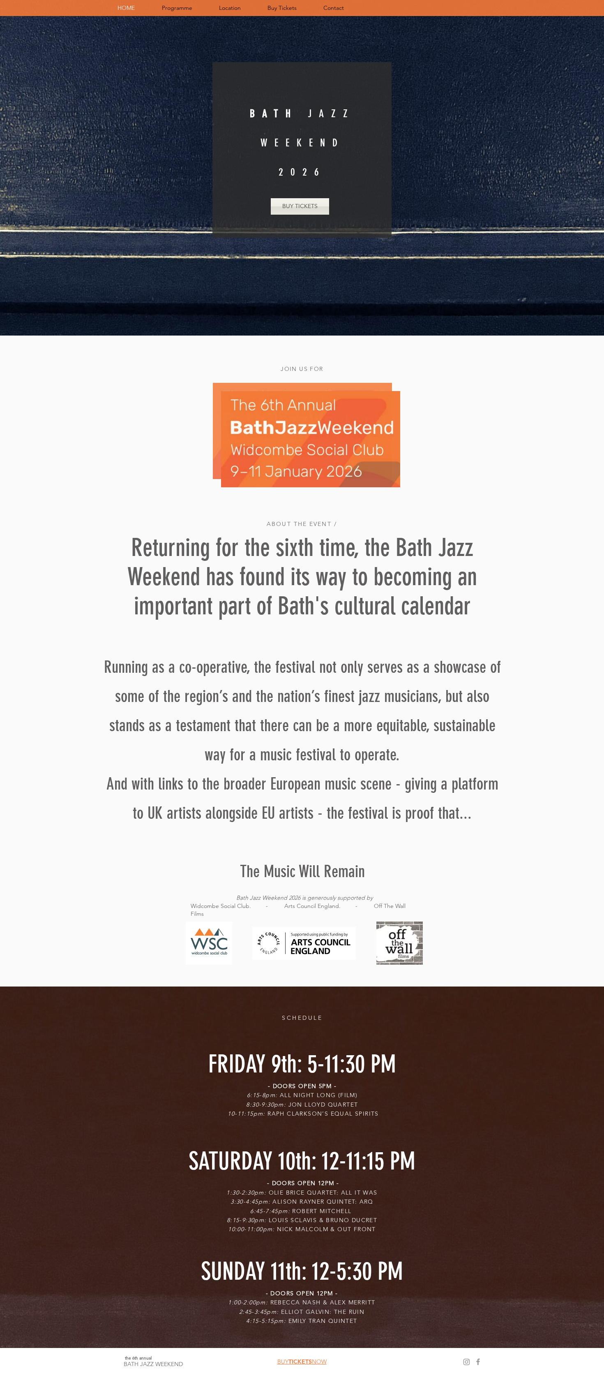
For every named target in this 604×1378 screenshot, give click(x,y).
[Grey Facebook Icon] (478, 1361)
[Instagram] (466, 1361)
